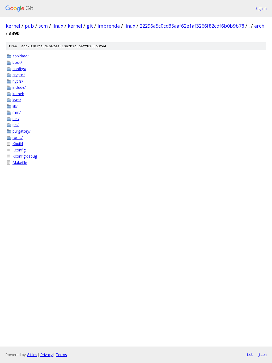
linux (57, 26)
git (90, 26)
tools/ (17, 137)
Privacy (46, 354)
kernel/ (18, 93)
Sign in (261, 8)
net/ (15, 118)
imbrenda (108, 26)
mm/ (16, 112)
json (262, 354)
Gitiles (32, 354)
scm (43, 26)
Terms (61, 354)
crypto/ (18, 74)
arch (259, 26)
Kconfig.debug (24, 156)
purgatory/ (21, 131)
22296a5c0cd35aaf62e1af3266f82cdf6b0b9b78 (192, 26)
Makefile (19, 162)
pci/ (15, 124)
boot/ (17, 62)
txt (249, 354)
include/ (19, 87)
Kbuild (17, 143)
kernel (13, 26)
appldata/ (20, 55)
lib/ (15, 106)
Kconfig (19, 150)
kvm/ (16, 99)
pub (29, 26)
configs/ (19, 68)
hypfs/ (17, 81)
